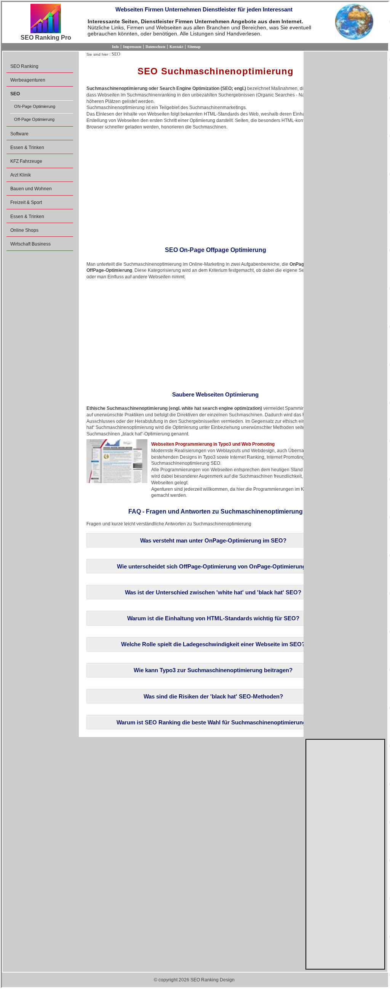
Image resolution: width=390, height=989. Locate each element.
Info (115, 47)
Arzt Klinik (20, 175)
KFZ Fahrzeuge (26, 161)
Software (19, 133)
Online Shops (24, 230)
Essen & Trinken (27, 147)
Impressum (132, 47)
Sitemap (194, 47)
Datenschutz (155, 47)
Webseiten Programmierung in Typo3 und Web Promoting (213, 444)
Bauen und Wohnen (31, 188)
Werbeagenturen (27, 80)
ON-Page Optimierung (34, 106)
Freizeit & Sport (26, 202)
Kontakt (176, 47)
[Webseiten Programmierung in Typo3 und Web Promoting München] (116, 461)
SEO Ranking (24, 66)
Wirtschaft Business (30, 244)
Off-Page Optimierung (34, 119)
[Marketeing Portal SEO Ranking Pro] (45, 19)
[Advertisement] (215, 185)
